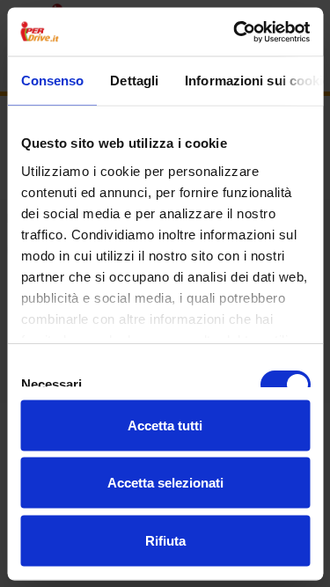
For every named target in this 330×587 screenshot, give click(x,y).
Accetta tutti (165, 424)
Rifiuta (165, 539)
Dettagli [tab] (134, 80)
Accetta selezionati (165, 482)
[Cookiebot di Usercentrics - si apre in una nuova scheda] (235, 31)
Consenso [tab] (52, 80)
